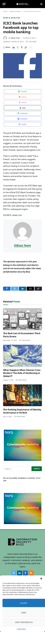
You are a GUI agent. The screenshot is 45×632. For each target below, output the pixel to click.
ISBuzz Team (15, 38)
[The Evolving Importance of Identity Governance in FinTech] (22, 395)
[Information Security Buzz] (22, 4)
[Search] (41, 4)
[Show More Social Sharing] (30, 47)
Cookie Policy (21, 629)
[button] (41, 578)
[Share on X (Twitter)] (18, 47)
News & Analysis (15, 11)
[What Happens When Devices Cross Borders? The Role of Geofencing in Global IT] (22, 355)
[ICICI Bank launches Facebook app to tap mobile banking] (22, 65)
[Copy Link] (26, 47)
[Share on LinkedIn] (14, 47)
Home (5, 11)
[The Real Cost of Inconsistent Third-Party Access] (22, 319)
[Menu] (4, 4)
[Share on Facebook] (22, 47)
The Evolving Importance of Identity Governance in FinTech (22, 411)
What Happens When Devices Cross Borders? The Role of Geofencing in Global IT (21, 373)
